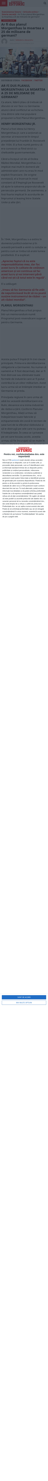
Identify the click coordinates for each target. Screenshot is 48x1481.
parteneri (15, 460)
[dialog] (24, 962)
